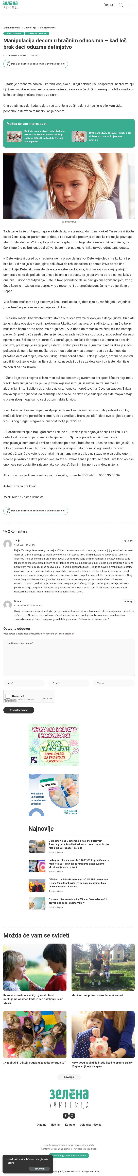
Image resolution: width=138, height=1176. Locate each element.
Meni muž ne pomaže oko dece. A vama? (97, 995)
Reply (129, 541)
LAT (112, 5)
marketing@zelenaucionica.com (69, 1155)
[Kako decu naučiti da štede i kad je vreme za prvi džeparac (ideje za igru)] (103, 1034)
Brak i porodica (14, 33)
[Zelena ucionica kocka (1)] (54, 744)
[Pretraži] (120, 5)
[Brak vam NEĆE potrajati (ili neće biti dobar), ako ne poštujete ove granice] (101, 136)
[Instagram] (72, 1116)
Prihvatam (39, 1168)
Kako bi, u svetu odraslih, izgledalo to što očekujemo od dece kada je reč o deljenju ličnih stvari (33, 999)
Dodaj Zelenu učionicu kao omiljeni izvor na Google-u (37, 64)
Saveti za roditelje (37, 33)
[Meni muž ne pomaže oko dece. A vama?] (103, 967)
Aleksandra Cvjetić (18, 55)
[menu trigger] (130, 5)
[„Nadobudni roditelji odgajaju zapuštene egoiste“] (34, 1034)
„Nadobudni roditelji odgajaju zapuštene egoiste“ (34, 1062)
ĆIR (106, 5)
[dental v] (54, 794)
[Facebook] (66, 1116)
